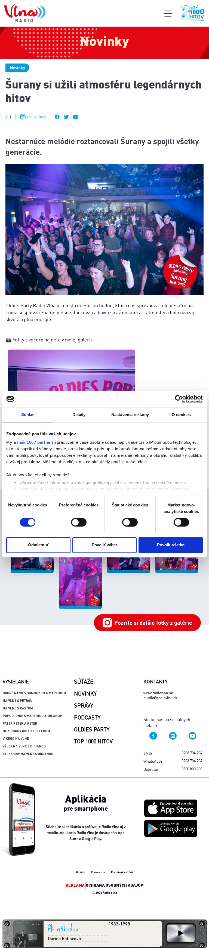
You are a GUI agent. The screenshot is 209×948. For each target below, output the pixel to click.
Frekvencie (98, 872)
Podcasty (87, 717)
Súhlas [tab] (28, 414)
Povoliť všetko (171, 545)
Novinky (17, 67)
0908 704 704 (192, 752)
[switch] (79, 522)
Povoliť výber (104, 545)
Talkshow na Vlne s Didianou (28, 754)
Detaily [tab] (79, 414)
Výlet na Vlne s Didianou (24, 746)
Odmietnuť (38, 545)
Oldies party (91, 729)
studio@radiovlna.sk (160, 697)
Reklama (75, 885)
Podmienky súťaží (122, 872)
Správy (83, 705)
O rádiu (80, 872)
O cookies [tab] (181, 414)
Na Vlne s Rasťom (18, 708)
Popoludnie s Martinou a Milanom (33, 716)
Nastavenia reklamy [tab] (130, 414)
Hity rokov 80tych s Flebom (26, 731)
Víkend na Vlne (16, 739)
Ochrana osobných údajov (114, 885)
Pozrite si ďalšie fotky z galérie (153, 622)
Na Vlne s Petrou (17, 701)
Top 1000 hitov (93, 741)
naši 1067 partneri (35, 442)
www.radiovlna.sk (158, 692)
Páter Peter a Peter (20, 723)
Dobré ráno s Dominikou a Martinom (34, 693)
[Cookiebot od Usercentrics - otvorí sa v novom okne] (179, 399)
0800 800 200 (192, 768)
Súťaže (83, 681)
